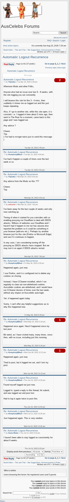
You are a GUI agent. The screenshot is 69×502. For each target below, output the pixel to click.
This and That (20, 50)
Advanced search (60, 38)
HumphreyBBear (15, 154)
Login (62, 40)
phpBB (52, 494)
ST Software (36, 497)
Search (56, 40)
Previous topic (50, 68)
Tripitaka (11, 82)
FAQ (49, 40)
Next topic (62, 68)
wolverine (12, 204)
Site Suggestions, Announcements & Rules (43, 50)
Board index (8, 50)
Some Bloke (13, 433)
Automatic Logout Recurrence (25, 57)
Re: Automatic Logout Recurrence (21, 152)
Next (63, 64)
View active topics (10, 46)
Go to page (50, 64)
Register (7, 40)
